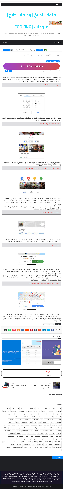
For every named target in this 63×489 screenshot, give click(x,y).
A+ (10, 71)
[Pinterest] (31, 330)
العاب (10, 417)
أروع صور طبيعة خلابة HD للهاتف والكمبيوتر (32, 50)
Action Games (57, 444)
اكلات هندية (18, 414)
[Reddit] (27, 330)
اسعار (8, 408)
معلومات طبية (57, 442)
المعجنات (11, 420)
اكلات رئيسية (58, 414)
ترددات (17, 422)
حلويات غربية (58, 428)
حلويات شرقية (7, 425)
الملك (52, 422)
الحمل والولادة (26, 417)
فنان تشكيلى (58, 436)
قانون (31, 436)
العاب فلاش (58, 420)
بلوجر (35, 422)
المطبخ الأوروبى (19, 420)
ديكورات (45, 428)
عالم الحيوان (40, 433)
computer (18, 444)
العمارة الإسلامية (49, 420)
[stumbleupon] (39, 330)
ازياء (13, 408)
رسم (30, 428)
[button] (57, 4)
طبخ (46, 433)
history (30, 447)
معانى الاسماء (9, 439)
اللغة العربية (27, 420)
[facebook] (52, 330)
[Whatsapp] (9, 330)
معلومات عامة (48, 442)
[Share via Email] (5, 330)
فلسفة (18, 433)
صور (13, 431)
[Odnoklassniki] (18, 330)
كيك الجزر (20, 439)
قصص (26, 436)
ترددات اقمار (11, 422)
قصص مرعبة (58, 439)
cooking (12, 444)
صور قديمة (7, 431)
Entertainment (43, 447)
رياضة (25, 428)
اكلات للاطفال (34, 414)
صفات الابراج (25, 431)
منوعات (29, 442)
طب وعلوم (52, 433)
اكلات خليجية (6, 411)
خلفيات (51, 428)
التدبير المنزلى (58, 417)
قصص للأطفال (11, 436)
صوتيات (18, 431)
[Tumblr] (35, 330)
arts (46, 444)
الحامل (33, 417)
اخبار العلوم (32, 408)
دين (40, 428)
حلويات (13, 425)
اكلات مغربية (26, 414)
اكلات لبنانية (42, 414)
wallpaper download (56, 450)
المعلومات (58, 422)
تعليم (40, 425)
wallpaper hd (46, 450)
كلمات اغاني (37, 439)
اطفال (43, 411)
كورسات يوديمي (28, 439)
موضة (23, 442)
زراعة (16, 428)
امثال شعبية (45, 422)
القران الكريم (35, 420)
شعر (31, 431)
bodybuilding (40, 444)
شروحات (36, 431)
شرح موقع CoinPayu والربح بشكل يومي (31, 356)
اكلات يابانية (10, 414)
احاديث (54, 408)
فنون (51, 436)
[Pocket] (14, 330)
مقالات (35, 442)
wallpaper (8, 447)
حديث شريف (20, 425)
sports (25, 447)
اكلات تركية (13, 411)
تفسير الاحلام (34, 425)
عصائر (34, 433)
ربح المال (35, 428)
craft (50, 447)
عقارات (29, 433)
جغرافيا (27, 425)
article (50, 444)
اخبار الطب (39, 408)
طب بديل (59, 433)
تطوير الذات (46, 425)
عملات (24, 433)
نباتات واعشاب (17, 442)
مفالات (40, 442)
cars (33, 444)
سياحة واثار (58, 431)
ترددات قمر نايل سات (56, 425)
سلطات (11, 428)
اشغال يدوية (50, 411)
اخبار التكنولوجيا (46, 50)
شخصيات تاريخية (44, 431)
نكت (10, 442)
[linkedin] (44, 330)
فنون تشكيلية (45, 436)
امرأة (39, 422)
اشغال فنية (58, 411)
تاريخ (31, 422)
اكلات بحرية (21, 411)
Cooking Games (57, 447)
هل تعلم (5, 442)
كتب (43, 439)
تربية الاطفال (24, 422)
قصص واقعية (49, 439)
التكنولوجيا (49, 61)
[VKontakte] (22, 330)
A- (6, 71)
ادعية (22, 408)
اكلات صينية (50, 414)
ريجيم (20, 428)
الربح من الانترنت (17, 417)
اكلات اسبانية (37, 411)
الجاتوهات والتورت (41, 417)
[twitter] (48, 330)
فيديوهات (37, 436)
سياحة (5, 428)
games (36, 447)
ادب (26, 408)
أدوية (17, 408)
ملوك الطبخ (55, 71)
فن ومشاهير (12, 433)
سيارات (51, 431)
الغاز (41, 420)
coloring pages (26, 444)
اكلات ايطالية (29, 411)
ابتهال (59, 408)
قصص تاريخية (20, 436)
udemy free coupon (17, 447)
